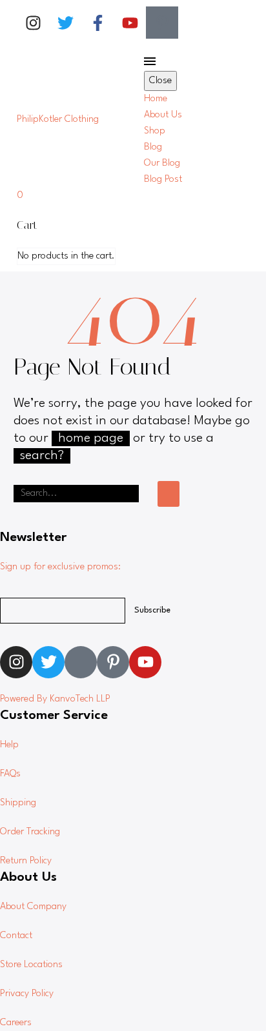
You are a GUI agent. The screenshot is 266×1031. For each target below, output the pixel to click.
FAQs (10, 774)
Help (9, 745)
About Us (163, 115)
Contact (16, 936)
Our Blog (162, 163)
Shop (154, 131)
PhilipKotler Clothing (58, 119)
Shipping (18, 803)
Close (160, 81)
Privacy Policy (27, 994)
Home (155, 99)
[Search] (168, 494)
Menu (150, 61)
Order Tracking (30, 832)
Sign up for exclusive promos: (60, 567)
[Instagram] (33, 22)
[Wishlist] (241, 119)
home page (90, 438)
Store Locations (31, 965)
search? (42, 455)
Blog (153, 147)
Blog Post (163, 179)
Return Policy (26, 861)
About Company (33, 907)
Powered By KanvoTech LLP (55, 699)
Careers (16, 1023)
